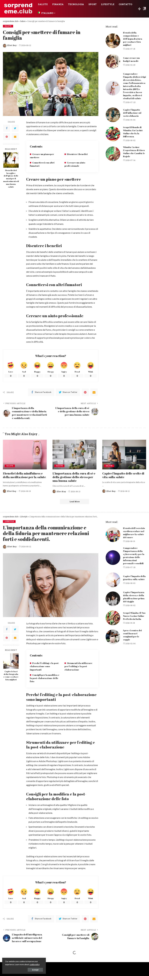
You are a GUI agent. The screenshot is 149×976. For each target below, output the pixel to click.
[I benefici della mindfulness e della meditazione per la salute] (25, 455)
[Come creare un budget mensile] (113, 61)
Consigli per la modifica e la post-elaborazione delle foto (44, 678)
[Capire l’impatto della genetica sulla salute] (113, 579)
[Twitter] (15, 128)
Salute (8, 26)
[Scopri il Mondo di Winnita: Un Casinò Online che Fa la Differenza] (113, 134)
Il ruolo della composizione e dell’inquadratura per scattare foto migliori (132, 38)
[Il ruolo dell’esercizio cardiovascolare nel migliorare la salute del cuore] (113, 534)
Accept (35, 970)
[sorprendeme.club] (18, 8)
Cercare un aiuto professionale (74, 164)
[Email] (15, 136)
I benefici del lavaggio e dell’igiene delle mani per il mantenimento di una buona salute (11, 178)
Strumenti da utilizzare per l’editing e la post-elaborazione (78, 666)
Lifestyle (9, 521)
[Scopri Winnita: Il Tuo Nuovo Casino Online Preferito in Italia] (113, 618)
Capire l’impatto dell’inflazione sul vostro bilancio (132, 112)
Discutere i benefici (77, 154)
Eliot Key (12, 45)
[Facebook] (6, 128)
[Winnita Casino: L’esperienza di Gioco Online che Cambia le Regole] (113, 153)
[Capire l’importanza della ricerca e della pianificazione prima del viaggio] (113, 598)
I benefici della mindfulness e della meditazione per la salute (24, 475)
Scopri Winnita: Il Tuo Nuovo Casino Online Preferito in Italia (134, 615)
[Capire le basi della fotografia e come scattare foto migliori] (11, 661)
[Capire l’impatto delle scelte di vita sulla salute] (124, 455)
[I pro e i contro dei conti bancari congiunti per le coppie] (113, 637)
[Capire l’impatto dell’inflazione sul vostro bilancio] (113, 114)
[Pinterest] (6, 136)
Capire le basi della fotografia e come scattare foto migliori (10, 675)
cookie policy (35, 964)
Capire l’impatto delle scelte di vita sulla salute (123, 475)
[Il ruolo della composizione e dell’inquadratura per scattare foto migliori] (113, 40)
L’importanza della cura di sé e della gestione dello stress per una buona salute (74, 477)
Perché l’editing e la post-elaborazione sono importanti (44, 666)
